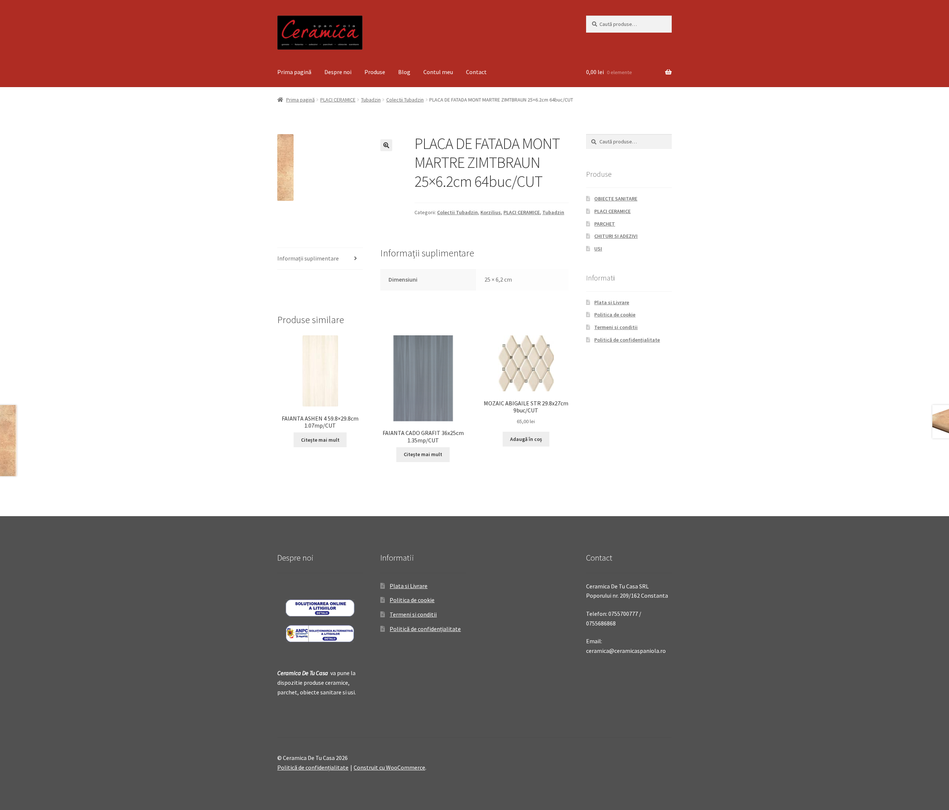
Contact (476, 72)
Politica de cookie (614, 314)
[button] (386, 145)
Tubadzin (371, 99)
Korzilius (490, 212)
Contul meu (438, 72)
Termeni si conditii (616, 327)
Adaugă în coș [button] (526, 439)
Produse (374, 72)
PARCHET (604, 223)
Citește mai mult (320, 439)
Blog (404, 72)
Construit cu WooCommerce (389, 767)
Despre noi (337, 72)
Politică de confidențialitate (627, 339)
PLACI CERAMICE (338, 99)
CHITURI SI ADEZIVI (616, 236)
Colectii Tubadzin (405, 99)
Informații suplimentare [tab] (308, 258)
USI (598, 248)
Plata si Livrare (611, 302)
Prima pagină (294, 72)
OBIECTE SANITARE (615, 198)
